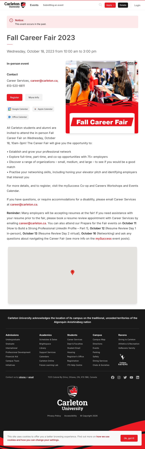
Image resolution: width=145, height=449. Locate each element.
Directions (97, 344)
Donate (123, 5)
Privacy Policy (54, 415)
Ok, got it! (129, 438)
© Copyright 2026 (89, 415)
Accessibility (70, 415)
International (11, 348)
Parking (96, 352)
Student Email (73, 348)
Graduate (10, 344)
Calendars (44, 356)
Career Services (74, 339)
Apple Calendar (45, 109)
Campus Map (99, 339)
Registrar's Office (75, 356)
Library (42, 348)
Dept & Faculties (75, 344)
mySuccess (104, 238)
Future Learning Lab (48, 365)
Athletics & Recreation (128, 344)
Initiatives (10, 365)
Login (137, 5)
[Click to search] (100, 5)
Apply (109, 5)
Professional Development (18, 352)
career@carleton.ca (43, 80)
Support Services (47, 352)
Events (34, 5)
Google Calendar (20, 109)
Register (14, 97)
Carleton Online (46, 361)
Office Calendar (19, 117)
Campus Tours (12, 361)
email (31, 377)
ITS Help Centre (74, 365)
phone (22, 377)
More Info (34, 97)
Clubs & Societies (101, 365)
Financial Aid (12, 356)
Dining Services (100, 361)
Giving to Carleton (126, 339)
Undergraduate (13, 339)
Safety (96, 356)
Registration (73, 361)
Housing (71, 352)
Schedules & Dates (48, 339)
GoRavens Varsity (126, 348)
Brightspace (45, 344)
